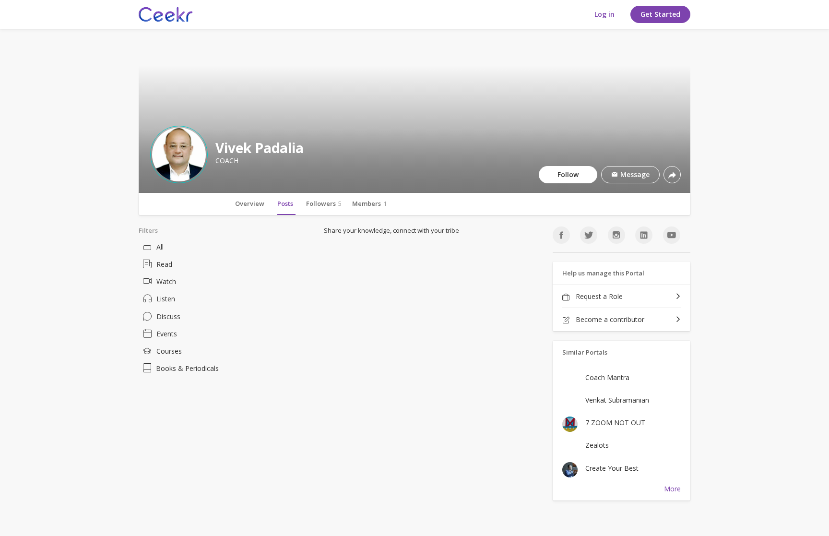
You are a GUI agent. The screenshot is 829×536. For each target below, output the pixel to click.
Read (164, 264)
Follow (568, 174)
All (160, 246)
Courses (169, 351)
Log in (604, 14)
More (672, 488)
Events (166, 333)
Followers (324, 203)
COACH (226, 160)
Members (369, 203)
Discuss (168, 316)
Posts (285, 203)
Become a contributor (609, 319)
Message (634, 174)
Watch (166, 281)
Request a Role (598, 296)
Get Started (660, 14)
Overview (249, 203)
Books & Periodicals (187, 368)
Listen (165, 298)
